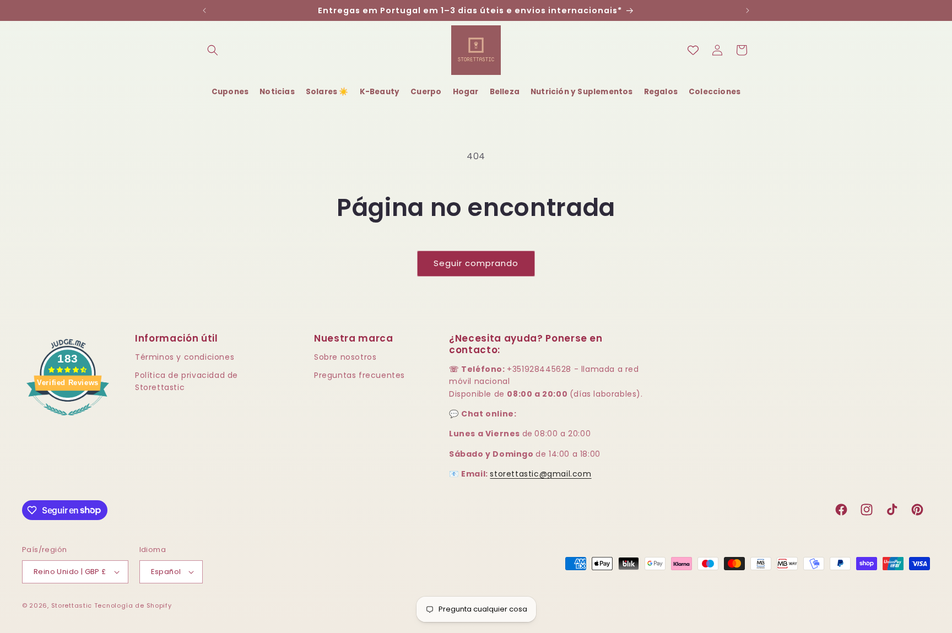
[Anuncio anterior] (204, 10)
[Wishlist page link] (693, 50)
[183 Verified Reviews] (67, 421)
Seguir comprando (476, 263)
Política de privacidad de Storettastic (186, 381)
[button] (213, 50)
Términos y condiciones (184, 357)
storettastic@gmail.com (540, 473)
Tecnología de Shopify (133, 605)
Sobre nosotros (345, 357)
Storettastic (72, 605)
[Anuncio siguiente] (747, 10)
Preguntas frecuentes (359, 375)
